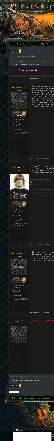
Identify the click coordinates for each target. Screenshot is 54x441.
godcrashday (17, 87)
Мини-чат (18, 430)
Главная (12, 44)
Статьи (25, 44)
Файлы (32, 44)
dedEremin (17, 167)
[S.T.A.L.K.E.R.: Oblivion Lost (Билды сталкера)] (25, 8)
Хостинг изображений (35, 1)
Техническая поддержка (40, 61)
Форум (19, 44)
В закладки (16, 1)
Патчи (49, 44)
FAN (27, 56)
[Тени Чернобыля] (35, 8)
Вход (35, 13)
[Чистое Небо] (45, 8)
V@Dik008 (32, 56)
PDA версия (24, 1)
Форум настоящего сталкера (20, 61)
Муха (17, 321)
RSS (44, 1)
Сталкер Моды (40, 44)
